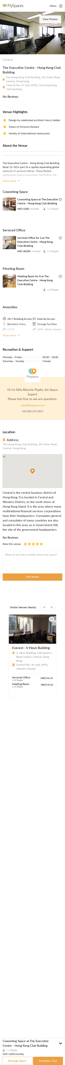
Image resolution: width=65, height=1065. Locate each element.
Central (7, 59)
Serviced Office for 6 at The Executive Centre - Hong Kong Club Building (35, 242)
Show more (10, 181)
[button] (32, 471)
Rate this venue (12, 544)
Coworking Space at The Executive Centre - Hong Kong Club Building (37, 201)
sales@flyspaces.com (32, 405)
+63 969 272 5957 (32, 411)
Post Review (32, 577)
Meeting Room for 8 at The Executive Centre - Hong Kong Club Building (35, 280)
